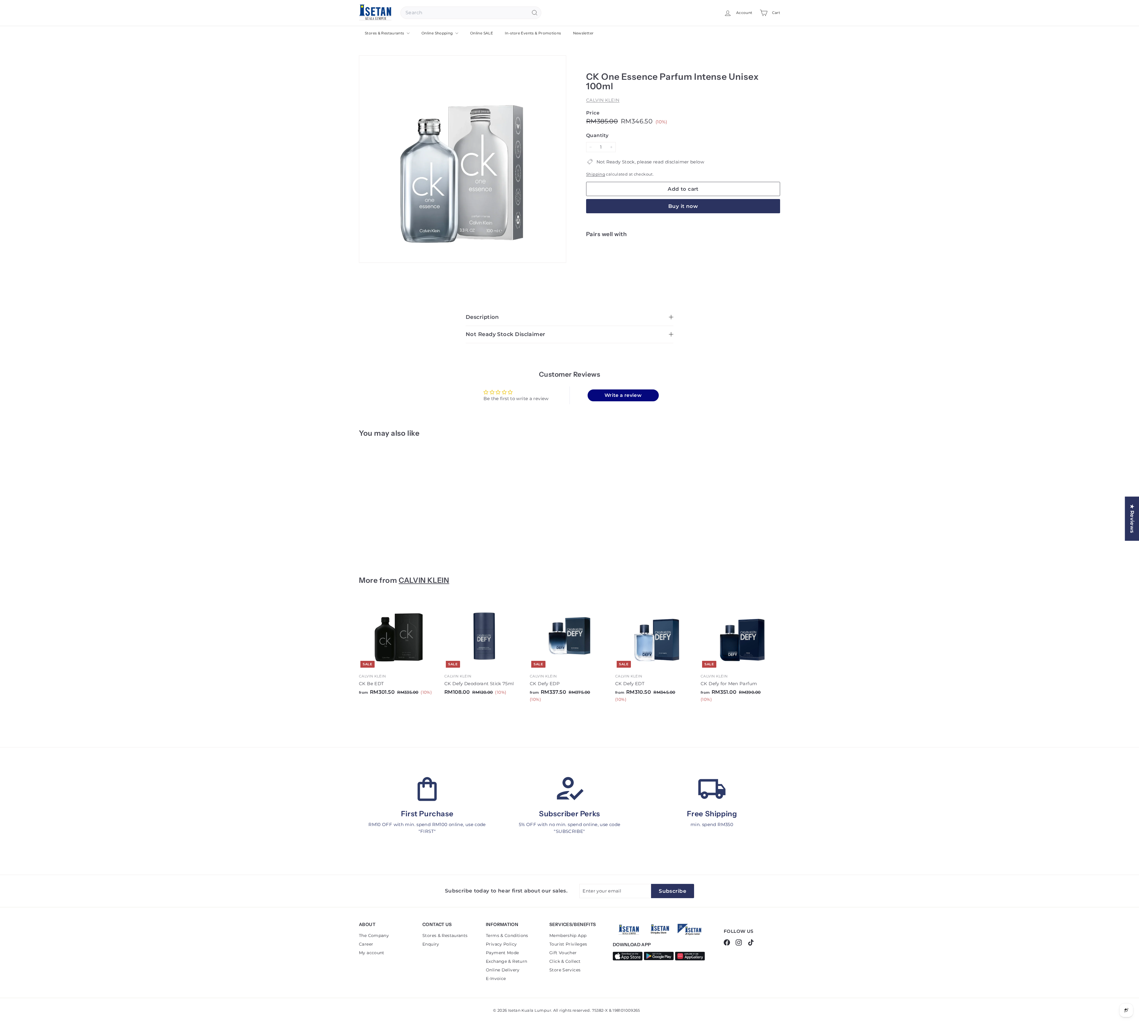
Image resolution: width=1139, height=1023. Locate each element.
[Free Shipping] (712, 789)
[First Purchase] (427, 789)
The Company (374, 935)
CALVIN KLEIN (603, 100)
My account (371, 952)
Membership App (567, 935)
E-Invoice (496, 978)
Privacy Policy (501, 944)
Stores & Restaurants (385, 33)
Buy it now (683, 206)
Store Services (564, 970)
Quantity (597, 135)
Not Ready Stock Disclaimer (505, 334)
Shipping (595, 174)
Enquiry (430, 944)
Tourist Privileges (568, 944)
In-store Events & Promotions (533, 33)
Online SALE (481, 33)
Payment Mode (502, 952)
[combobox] (470, 13)
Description (482, 317)
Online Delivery (503, 970)
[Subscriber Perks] (569, 789)
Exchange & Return (506, 961)
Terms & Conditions (507, 935)
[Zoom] (462, 159)
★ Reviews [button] (1132, 518)
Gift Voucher (563, 952)
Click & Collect (565, 961)
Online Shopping (437, 33)
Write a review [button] (623, 395)
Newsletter (583, 33)
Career (366, 944)
